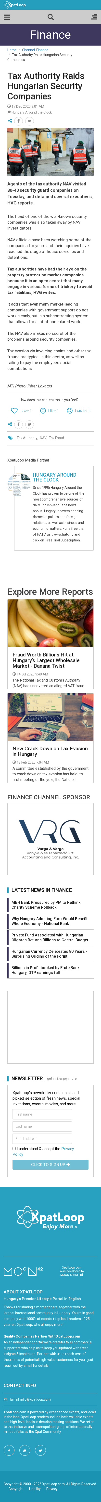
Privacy (52, 1489)
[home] (15, 4)
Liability (35, 1489)
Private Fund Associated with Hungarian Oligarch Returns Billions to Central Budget (50, 937)
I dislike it (82, 410)
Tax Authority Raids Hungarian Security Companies (46, 86)
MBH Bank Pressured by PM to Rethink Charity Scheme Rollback (46, 905)
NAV (43, 438)
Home (12, 50)
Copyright (16, 1489)
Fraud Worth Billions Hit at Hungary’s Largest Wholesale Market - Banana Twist (46, 660)
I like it (53, 411)
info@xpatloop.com (35, 1399)
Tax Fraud (56, 438)
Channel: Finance (35, 50)
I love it (25, 411)
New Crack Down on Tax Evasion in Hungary (50, 751)
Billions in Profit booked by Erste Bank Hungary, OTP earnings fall (45, 970)
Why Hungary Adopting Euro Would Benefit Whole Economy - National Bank (50, 921)
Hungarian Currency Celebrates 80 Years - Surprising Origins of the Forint (49, 954)
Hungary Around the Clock (54, 477)
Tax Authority (27, 438)
